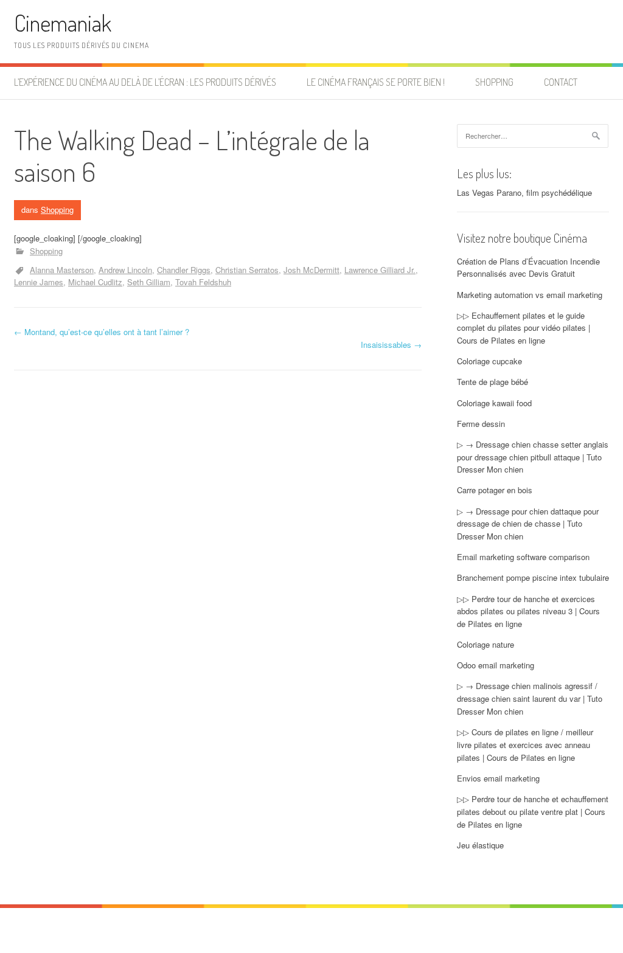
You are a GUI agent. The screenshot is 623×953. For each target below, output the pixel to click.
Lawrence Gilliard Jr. (380, 270)
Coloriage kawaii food (494, 403)
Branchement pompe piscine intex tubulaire (533, 577)
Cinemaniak (62, 23)
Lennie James (38, 282)
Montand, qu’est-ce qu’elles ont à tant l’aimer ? (101, 332)
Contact (560, 82)
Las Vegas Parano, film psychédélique (524, 192)
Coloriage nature (485, 644)
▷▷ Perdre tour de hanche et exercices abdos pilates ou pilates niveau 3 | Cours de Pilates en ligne (528, 611)
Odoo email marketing (495, 665)
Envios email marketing (498, 778)
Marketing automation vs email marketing (529, 294)
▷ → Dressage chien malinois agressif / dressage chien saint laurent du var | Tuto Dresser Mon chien (529, 698)
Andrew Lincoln (125, 270)
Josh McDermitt (311, 270)
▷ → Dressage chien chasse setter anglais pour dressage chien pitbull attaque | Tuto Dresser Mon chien (532, 457)
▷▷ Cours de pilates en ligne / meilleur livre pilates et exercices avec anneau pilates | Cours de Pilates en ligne (525, 744)
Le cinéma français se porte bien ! (376, 82)
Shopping (494, 82)
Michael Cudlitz (95, 282)
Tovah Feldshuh (203, 282)
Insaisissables (391, 344)
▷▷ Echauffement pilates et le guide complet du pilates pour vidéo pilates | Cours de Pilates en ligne (523, 328)
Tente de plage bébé (492, 381)
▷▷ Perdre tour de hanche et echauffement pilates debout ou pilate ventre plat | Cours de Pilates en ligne (532, 811)
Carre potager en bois (494, 490)
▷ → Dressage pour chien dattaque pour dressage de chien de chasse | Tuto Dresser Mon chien (528, 523)
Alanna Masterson (62, 270)
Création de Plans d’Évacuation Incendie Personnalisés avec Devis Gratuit (528, 267)
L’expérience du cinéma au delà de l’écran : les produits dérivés (145, 82)
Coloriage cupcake (489, 361)
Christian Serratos (247, 270)
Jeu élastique (480, 845)
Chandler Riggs (184, 270)
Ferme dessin (481, 423)
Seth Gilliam (148, 282)
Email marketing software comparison (523, 557)
